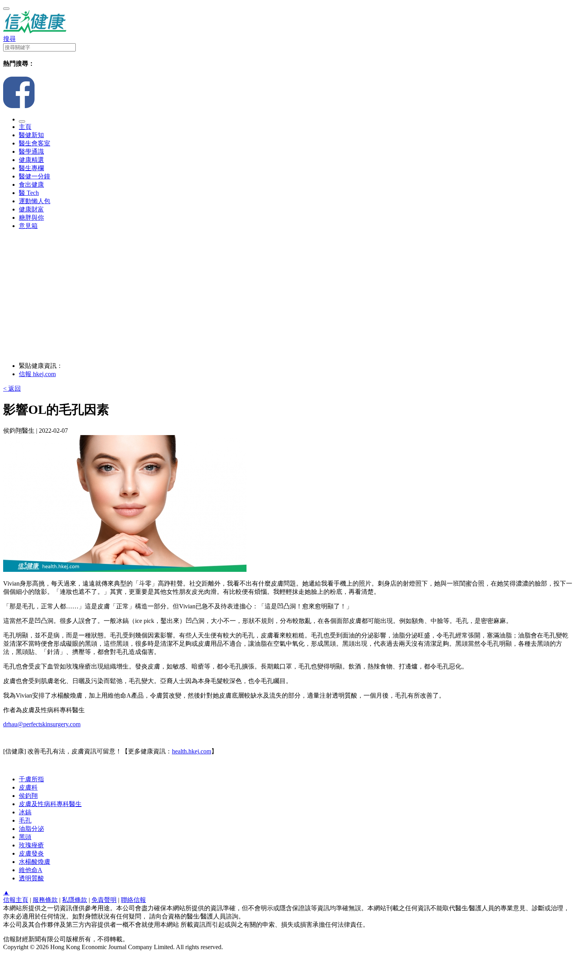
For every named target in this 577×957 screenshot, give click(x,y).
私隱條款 (74, 899)
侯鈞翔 (28, 795)
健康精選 (31, 159)
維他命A (30, 870)
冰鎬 (25, 812)
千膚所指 (31, 779)
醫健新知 (31, 135)
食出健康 (31, 184)
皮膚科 (28, 787)
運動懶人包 (34, 201)
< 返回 (12, 388)
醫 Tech (29, 192)
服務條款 (45, 899)
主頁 (25, 126)
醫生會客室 (34, 143)
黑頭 (25, 837)
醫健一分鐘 (34, 176)
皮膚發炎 (31, 853)
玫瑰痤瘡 (31, 845)
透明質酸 (31, 878)
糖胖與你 (31, 217)
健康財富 (31, 209)
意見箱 (28, 225)
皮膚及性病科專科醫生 (50, 804)
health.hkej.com (191, 751)
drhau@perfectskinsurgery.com (41, 724)
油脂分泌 (31, 828)
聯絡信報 (133, 899)
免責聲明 (104, 899)
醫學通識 (31, 151)
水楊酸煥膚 (34, 861)
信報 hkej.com (37, 374)
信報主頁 (15, 899)
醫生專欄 (31, 168)
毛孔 (25, 820)
